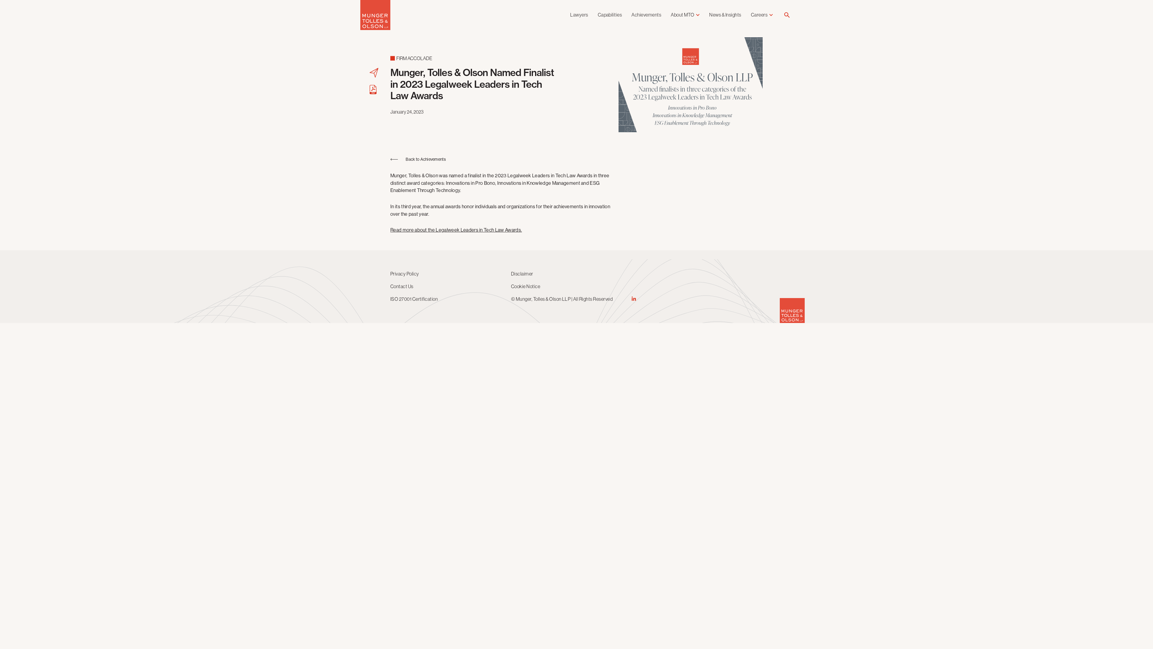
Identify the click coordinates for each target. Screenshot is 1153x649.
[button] (786, 15)
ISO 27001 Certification (414, 299)
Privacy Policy (404, 273)
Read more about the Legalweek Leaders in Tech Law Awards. (456, 230)
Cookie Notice (525, 286)
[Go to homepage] (375, 28)
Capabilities (610, 14)
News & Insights (725, 14)
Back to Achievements (426, 159)
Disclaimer (522, 273)
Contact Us (401, 286)
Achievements (646, 14)
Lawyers (579, 14)
